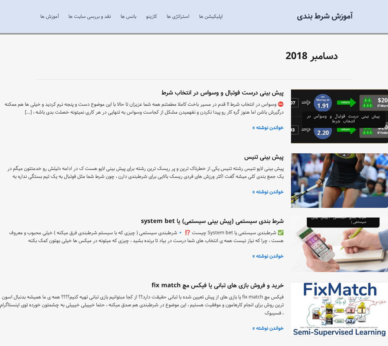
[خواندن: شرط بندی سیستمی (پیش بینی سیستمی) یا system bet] (339, 244)
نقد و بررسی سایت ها (90, 16)
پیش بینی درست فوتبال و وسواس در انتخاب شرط (223, 93)
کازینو (151, 16)
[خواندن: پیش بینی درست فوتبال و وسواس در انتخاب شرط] (339, 116)
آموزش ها (49, 16)
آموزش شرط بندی (325, 16)
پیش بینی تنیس (264, 157)
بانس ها (128, 16)
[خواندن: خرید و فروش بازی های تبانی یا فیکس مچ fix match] (339, 309)
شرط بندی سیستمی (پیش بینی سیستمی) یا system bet (212, 221)
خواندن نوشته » (268, 128)
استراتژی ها (178, 16)
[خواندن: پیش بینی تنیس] (339, 180)
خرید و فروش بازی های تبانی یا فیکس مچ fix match (218, 285)
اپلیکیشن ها (211, 16)
